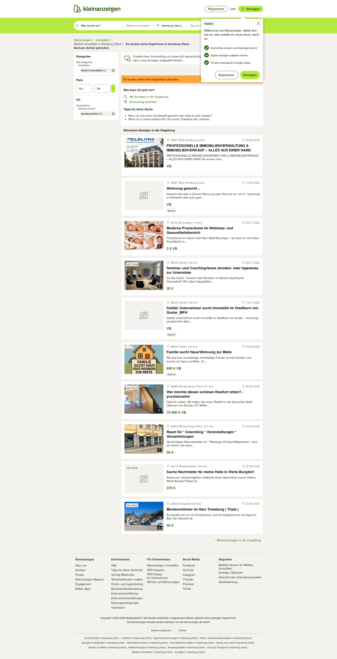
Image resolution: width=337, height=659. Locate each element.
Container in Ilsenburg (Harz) (136, 638)
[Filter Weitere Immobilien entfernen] (113, 70)
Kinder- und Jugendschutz (127, 584)
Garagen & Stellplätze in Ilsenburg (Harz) (103, 642)
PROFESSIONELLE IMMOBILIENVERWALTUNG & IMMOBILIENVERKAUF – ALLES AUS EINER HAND (209, 147)
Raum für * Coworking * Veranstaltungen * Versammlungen (201, 434)
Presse (79, 575)
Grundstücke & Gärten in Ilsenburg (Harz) (192, 642)
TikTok (187, 589)
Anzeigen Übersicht (231, 572)
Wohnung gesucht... (183, 188)
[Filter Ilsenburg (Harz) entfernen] (113, 113)
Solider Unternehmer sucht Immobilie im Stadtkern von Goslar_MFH (212, 310)
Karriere (80, 570)
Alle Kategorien (84, 62)
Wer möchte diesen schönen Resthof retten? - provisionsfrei (205, 394)
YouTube (188, 570)
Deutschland (83, 105)
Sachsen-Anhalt (86, 108)
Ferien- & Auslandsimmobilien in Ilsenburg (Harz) (226, 638)
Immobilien (84, 65)
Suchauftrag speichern (143, 102)
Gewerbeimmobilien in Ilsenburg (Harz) (147, 642)
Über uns (81, 565)
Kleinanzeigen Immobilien (163, 565)
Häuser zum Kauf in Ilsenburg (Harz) (235, 642)
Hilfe (114, 565)
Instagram (189, 575)
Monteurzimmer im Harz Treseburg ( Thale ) (203, 509)
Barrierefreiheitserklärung (127, 589)
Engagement (83, 584)
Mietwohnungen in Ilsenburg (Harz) (147, 647)
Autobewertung (228, 582)
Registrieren (226, 75)
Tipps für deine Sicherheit (127, 570)
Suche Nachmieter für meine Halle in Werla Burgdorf (210, 472)
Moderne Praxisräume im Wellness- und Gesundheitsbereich (200, 230)
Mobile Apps (82, 589)
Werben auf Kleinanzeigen (163, 582)
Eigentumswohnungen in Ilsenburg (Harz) (175, 638)
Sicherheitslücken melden (127, 579)
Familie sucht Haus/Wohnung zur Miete (199, 352)
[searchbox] (101, 25)
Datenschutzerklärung (124, 593)
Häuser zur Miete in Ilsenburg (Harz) (107, 647)
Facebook (189, 565)
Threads (188, 579)
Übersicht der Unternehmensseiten (240, 577)
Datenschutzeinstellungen (127, 598)
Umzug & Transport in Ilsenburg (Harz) (227, 647)
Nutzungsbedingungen (125, 603)
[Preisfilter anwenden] (113, 88)
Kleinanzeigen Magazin (89, 579)
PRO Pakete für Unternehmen (157, 575)
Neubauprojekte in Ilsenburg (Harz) (186, 647)
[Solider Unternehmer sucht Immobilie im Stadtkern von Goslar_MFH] (143, 315)
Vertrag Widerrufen (123, 575)
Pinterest (188, 584)
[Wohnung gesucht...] (143, 195)
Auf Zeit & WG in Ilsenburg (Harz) (101, 638)
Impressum (118, 607)
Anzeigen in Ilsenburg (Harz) (190, 652)
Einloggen (250, 75)
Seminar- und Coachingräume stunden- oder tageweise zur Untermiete (212, 270)
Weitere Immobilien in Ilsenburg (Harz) (152, 652)
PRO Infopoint (155, 570)
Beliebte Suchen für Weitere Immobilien (236, 566)
